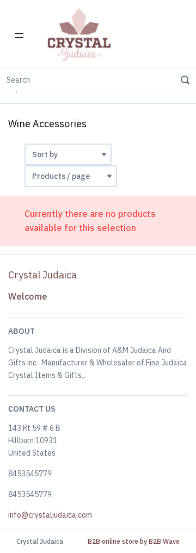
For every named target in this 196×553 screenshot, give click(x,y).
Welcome (27, 296)
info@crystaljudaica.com (50, 515)
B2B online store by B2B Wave (134, 541)
